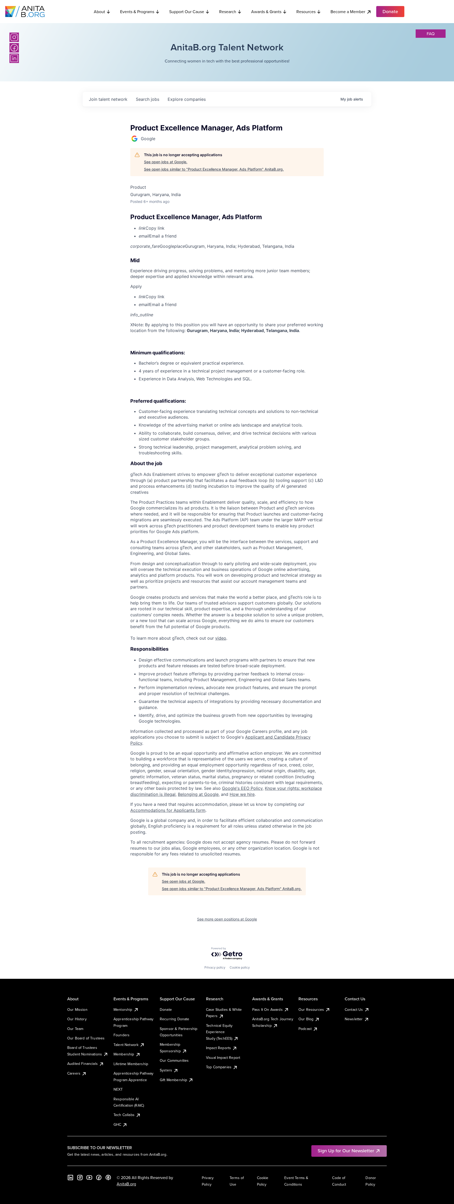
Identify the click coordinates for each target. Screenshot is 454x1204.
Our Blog (305, 1019)
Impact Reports (218, 1047)
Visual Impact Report (223, 1057)
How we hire (242, 794)
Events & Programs (137, 11)
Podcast (305, 1028)
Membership (123, 1054)
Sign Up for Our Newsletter (346, 1150)
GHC (117, 1124)
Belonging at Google (198, 794)
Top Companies (218, 1067)
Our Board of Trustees (86, 1038)
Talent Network (125, 1044)
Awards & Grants (266, 11)
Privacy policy (214, 967)
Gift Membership (173, 1079)
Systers (166, 1070)
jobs (147, 99)
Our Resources (311, 1009)
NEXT (118, 1089)
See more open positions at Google (227, 919)
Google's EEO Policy (242, 788)
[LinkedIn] (14, 58)
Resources (306, 11)
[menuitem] (231, 228)
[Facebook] (14, 47)
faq (431, 33)
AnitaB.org (126, 1184)
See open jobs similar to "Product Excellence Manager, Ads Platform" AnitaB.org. (214, 169)
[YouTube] (89, 1177)
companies (187, 99)
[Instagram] (14, 37)
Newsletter (354, 1019)
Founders (121, 1035)
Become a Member (348, 11)
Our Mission (77, 1009)
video (220, 638)
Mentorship (122, 1009)
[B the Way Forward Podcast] (108, 1177)
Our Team (75, 1028)
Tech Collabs (124, 1114)
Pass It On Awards (267, 1009)
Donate (166, 1009)
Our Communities (174, 1060)
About (99, 11)
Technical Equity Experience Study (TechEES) (219, 1032)
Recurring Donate (174, 1019)
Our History (77, 1019)
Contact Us (354, 1009)
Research (227, 11)
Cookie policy (240, 967)
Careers (73, 1073)
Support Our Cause (186, 11)
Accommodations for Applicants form (167, 810)
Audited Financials (82, 1063)
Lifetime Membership (130, 1063)
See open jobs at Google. (165, 162)
